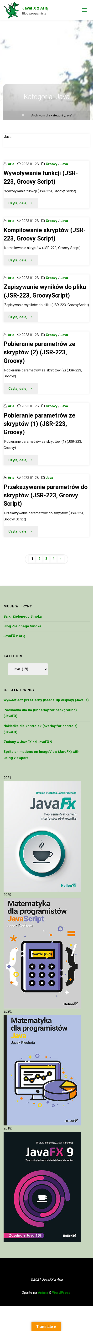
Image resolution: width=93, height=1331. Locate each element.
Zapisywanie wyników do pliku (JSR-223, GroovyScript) (45, 291)
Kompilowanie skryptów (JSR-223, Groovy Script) (45, 234)
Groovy (51, 164)
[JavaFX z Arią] (11, 10)
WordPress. (62, 1293)
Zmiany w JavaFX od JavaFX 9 (28, 742)
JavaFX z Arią (35, 7)
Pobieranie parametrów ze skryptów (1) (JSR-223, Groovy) (39, 424)
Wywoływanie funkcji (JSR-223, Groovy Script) (41, 177)
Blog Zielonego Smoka (22, 626)
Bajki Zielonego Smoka (23, 617)
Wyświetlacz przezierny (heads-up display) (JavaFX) (46, 700)
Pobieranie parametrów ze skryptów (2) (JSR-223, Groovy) (39, 352)
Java (64, 164)
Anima (42, 1293)
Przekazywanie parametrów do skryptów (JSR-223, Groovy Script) (46, 495)
